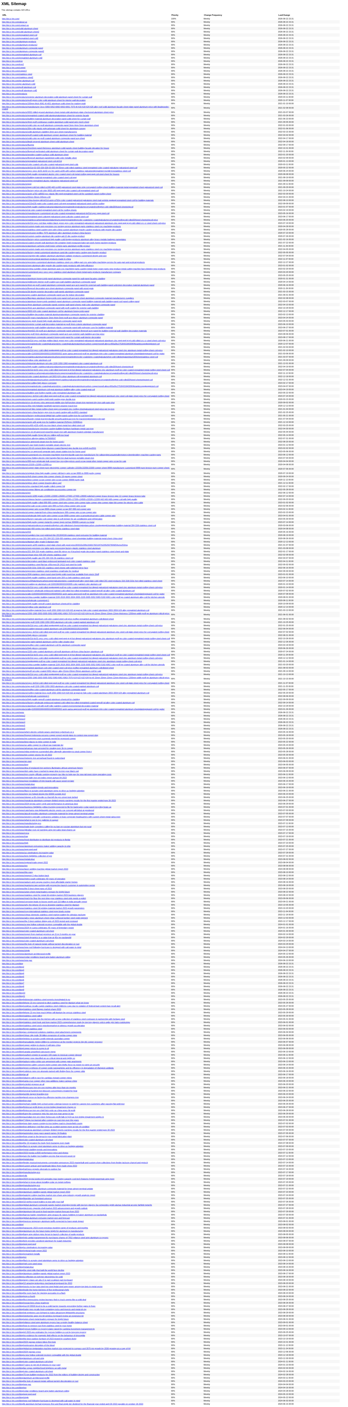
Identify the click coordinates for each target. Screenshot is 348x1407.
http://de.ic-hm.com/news (13, 712)
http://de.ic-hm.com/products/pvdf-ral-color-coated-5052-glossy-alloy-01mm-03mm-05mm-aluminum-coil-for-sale (51, 671)
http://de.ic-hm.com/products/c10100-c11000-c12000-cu (26, 464)
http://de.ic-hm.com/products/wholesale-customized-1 (25, 600)
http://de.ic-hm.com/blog (12, 963)
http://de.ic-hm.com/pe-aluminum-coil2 (18, 84)
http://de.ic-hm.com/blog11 (13, 996)
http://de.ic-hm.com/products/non (16, 275)
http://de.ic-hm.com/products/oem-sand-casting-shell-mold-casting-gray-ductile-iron (38, 399)
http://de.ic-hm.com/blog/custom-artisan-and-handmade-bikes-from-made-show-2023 (39, 1166)
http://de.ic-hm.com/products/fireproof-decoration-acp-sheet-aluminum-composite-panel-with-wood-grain (48, 288)
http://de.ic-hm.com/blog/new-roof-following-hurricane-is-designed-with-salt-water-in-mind (41, 1401)
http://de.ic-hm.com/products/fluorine (18, 145)
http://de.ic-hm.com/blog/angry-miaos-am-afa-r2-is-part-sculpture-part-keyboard (37, 1280)
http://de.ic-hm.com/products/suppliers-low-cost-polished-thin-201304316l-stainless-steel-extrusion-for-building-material (54, 535)
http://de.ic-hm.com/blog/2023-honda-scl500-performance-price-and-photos (35, 1153)
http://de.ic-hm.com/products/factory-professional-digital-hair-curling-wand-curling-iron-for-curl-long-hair (47, 415)
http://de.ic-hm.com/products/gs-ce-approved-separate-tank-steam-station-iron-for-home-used (43, 451)
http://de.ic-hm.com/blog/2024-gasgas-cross (21, 1352)
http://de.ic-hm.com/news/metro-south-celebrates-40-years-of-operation (33, 879)
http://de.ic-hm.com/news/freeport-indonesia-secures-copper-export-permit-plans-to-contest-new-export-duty (50, 735)
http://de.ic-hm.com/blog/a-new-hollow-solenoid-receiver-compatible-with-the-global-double (41, 1355)
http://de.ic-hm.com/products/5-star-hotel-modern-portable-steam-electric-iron (36, 445)
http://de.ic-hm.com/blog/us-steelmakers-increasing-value (27, 1247)
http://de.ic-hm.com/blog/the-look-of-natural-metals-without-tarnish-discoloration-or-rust (40, 1381)
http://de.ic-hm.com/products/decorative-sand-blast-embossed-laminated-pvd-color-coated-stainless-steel (48, 561)
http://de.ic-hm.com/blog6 (13, 980)
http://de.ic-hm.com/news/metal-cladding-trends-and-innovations (30, 787)
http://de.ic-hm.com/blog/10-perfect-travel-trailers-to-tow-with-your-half (33, 1202)
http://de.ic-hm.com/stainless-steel (17, 74)
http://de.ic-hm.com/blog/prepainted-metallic (21, 1254)
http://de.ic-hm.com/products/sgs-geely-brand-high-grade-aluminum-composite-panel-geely (42, 321)
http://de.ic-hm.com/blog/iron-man (16, 1100)
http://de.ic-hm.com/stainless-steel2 (17, 77)
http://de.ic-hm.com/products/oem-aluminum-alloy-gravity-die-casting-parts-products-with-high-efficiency (48, 265)
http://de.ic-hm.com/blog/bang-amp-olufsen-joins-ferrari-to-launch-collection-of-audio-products (43, 1234)
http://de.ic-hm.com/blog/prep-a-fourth (18, 1296)
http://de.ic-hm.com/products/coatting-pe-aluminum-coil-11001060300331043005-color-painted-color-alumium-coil (51, 584)
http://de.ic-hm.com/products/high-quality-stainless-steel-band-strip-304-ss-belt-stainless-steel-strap (46, 577)
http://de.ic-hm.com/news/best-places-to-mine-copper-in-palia (29, 742)
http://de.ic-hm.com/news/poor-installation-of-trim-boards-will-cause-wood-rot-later (38, 781)
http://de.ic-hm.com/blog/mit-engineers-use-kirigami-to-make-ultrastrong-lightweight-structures (43, 1312)
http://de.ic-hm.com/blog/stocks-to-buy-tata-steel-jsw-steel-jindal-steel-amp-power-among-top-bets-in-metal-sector (52, 1286)
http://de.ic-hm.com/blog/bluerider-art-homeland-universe (27, 1198)
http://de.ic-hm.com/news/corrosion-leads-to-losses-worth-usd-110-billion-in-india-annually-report (44, 901)
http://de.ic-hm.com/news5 (13, 725)
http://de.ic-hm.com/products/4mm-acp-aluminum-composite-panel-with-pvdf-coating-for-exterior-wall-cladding (50, 308)
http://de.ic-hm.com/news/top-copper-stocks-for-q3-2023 (27, 755)
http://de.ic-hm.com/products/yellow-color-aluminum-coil (26, 360)
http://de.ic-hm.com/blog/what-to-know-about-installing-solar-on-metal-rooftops (36, 1182)
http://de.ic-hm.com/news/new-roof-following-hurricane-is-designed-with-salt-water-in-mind (41, 947)
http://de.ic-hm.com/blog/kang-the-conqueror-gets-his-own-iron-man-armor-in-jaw (38, 1114)
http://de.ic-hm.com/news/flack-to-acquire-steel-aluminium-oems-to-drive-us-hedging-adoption (43, 791)
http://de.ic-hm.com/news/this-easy (17, 872)
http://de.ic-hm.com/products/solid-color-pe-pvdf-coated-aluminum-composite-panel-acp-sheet (43, 138)
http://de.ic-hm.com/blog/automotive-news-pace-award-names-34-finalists (34, 1133)
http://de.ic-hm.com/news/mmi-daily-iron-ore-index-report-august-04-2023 (34, 778)
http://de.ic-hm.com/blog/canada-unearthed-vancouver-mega (28, 1052)
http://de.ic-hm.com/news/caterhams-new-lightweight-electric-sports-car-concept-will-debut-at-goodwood (48, 810)
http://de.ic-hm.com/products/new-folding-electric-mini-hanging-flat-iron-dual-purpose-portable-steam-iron (48, 458)
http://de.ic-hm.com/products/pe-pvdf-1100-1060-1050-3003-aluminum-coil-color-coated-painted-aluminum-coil (50, 622)
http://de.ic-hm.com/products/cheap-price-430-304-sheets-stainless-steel (34, 555)
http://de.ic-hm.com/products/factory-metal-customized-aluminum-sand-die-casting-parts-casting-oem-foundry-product (54, 252)
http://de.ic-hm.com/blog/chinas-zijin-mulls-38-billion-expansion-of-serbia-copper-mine (39, 1035)
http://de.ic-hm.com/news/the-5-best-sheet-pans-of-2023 (27, 888)
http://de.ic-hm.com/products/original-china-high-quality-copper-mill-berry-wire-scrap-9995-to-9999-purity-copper (51, 473)
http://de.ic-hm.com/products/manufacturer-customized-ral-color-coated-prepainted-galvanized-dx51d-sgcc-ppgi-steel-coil (55, 213)
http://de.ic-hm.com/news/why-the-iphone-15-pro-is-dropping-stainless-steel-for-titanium (40, 905)
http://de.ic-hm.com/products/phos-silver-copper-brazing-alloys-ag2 (31, 483)
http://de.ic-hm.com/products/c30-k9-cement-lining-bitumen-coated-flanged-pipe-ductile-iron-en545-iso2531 (49, 448)
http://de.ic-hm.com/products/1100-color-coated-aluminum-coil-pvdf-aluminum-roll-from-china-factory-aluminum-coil (52, 651)
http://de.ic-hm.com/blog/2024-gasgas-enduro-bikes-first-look (29, 1342)
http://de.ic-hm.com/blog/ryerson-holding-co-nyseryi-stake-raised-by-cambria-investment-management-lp (48, 1329)
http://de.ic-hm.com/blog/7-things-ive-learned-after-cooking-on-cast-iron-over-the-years (40, 1120)
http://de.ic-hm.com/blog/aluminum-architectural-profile (25, 1378)
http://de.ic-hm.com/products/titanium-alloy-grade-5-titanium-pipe (30, 542)
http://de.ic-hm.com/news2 (13, 716)
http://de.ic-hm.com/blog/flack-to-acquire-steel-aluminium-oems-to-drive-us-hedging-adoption (42, 1146)
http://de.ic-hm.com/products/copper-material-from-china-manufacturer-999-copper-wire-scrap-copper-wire (49, 512)
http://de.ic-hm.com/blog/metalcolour (18, 1159)
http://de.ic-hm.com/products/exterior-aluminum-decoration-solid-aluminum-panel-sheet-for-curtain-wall (47, 97)
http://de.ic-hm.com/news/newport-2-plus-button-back (25, 875)
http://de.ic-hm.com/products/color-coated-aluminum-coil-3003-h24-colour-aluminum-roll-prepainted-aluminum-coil (52, 376)
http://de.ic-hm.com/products (14, 94)
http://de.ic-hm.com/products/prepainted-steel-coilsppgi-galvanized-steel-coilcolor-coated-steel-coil (45, 216)
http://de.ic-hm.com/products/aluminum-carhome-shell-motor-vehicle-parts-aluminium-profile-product (46, 246)
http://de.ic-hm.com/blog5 (13, 977)
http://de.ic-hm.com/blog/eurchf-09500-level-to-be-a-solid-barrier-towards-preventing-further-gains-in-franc (49, 1306)
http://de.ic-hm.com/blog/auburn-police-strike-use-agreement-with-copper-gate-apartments (42, 1061)
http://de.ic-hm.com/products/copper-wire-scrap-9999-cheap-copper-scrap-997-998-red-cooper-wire (46, 509)
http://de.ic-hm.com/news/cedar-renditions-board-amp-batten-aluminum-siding (36, 957)
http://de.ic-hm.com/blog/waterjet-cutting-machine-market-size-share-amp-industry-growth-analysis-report (48, 1195)
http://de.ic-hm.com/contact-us (15, 25)
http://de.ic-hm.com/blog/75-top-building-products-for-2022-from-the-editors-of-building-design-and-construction (51, 1374)
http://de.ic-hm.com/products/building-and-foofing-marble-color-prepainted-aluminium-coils (41, 393)
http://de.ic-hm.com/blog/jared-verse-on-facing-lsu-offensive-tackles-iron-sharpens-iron (40, 1097)
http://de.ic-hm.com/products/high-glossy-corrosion (24, 635)
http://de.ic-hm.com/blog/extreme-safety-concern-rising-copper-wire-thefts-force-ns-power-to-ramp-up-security (51, 1065)
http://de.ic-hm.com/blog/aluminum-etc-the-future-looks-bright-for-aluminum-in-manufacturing (42, 1231)
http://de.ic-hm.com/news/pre (15, 866)
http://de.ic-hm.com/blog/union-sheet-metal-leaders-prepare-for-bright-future (35, 1319)
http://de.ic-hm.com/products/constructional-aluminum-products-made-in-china (36, 259)
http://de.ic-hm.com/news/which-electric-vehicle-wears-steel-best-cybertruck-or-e (38, 732)
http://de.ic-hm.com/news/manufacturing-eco (21, 823)
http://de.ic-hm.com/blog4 (13, 973)
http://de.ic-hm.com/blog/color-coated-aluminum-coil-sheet (27, 1140)
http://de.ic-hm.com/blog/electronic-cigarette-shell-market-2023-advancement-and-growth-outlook (45, 1208)
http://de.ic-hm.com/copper (14, 68)
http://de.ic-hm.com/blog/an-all (15, 1074)
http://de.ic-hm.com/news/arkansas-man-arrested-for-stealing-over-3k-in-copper (37, 748)
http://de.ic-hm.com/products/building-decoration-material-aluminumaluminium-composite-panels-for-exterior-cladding (53, 314)
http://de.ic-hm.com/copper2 (14, 71)
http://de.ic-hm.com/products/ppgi (16, 184)
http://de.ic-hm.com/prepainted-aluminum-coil (21, 54)
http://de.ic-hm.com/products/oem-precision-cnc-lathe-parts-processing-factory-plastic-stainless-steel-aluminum (51, 548)
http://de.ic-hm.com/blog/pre (14, 1257)
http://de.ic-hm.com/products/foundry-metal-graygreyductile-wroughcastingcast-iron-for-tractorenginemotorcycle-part (53, 419)
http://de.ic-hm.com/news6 (13, 729)
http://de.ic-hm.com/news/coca (15, 833)
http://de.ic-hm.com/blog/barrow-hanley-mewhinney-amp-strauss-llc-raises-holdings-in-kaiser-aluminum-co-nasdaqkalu (54, 1215)
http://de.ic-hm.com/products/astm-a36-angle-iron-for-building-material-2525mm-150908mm (42, 422)
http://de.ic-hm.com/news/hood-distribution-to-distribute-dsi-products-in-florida (36, 840)
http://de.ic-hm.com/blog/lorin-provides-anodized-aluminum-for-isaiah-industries (36, 1241)
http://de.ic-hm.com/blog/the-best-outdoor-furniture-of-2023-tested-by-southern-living (39, 1339)
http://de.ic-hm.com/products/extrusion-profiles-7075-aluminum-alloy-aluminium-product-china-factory (46, 233)
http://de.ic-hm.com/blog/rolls (14, 1175)
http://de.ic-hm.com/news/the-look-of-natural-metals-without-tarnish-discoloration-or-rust (40, 944)
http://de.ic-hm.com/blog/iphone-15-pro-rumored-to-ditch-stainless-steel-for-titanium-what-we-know (45, 1003)
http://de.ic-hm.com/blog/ (13, 1224)
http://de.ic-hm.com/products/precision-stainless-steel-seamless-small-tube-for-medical (40, 571)
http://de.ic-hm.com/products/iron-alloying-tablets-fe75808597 (29, 438)
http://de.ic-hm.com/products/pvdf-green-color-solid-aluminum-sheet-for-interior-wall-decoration (44, 100)
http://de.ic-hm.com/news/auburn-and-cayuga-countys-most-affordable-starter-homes (40, 882)
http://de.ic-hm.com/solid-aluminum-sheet (20, 28)
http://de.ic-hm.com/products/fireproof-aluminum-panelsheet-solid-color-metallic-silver (39, 158)
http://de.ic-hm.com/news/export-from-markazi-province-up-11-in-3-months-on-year (39, 934)
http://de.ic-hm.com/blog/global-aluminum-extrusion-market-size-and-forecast (36, 1218)
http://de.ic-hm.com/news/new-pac (17, 960)
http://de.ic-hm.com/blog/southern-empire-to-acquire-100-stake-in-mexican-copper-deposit (42, 1055)
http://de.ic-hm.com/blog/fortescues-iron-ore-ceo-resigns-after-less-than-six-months (39, 1087)
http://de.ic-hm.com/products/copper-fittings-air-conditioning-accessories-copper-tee (39, 489)
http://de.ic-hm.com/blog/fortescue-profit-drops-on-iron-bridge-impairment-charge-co (39, 1107)
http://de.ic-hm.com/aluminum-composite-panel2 (23, 51)
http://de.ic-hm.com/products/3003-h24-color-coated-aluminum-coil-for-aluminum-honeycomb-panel (45, 311)
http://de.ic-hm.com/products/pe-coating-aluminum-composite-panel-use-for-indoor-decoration (43, 295)
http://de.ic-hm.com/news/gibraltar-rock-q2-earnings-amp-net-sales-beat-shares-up (38, 830)
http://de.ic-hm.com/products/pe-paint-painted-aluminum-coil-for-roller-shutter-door (38, 642)
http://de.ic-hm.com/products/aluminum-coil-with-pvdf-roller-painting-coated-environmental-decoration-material (50, 706)
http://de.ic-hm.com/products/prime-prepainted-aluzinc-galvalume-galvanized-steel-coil (40, 181)
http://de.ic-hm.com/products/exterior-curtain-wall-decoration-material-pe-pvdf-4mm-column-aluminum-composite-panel (54, 324)
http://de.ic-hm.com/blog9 (13, 990)
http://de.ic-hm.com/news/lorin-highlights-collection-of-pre (27, 856)
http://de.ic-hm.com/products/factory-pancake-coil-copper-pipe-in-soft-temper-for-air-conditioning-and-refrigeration (52, 519)
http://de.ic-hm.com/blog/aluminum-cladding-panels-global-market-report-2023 (36, 1192)
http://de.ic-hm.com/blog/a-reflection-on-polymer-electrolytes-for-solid (32, 1277)
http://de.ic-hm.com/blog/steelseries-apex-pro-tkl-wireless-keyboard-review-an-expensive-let (43, 1316)
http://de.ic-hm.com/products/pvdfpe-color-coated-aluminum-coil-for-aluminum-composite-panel (44, 645)
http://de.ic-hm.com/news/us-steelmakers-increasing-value (28, 853)
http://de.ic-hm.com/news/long (15, 764)
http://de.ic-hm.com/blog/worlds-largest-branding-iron (25, 1094)
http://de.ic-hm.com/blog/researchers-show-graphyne (25, 1303)
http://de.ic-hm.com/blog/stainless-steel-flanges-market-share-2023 (31, 1009)
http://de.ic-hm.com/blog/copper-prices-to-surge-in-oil (25, 1048)
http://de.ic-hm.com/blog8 (13, 986)
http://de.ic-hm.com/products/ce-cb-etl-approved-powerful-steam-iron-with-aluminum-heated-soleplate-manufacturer (53, 432)
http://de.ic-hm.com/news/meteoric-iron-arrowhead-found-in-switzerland (33, 758)
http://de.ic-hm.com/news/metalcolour (18, 784)
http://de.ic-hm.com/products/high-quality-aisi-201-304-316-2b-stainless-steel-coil (37, 558)
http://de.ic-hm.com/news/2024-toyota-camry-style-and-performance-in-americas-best (40, 804)
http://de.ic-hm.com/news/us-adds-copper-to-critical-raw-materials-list (32, 745)
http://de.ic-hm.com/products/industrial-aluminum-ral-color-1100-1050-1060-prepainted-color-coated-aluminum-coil (52, 363)
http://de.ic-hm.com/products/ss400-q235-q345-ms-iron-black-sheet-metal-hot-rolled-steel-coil (43, 425)
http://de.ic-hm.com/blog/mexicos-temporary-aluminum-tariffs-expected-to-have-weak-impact (43, 1221)
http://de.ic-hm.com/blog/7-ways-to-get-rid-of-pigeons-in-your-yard (31, 1365)
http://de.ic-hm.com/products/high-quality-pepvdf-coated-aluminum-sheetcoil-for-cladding (41, 604)
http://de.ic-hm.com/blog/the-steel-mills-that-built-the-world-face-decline (33, 1270)
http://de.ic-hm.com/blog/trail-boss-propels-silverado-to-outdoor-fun (31, 1169)
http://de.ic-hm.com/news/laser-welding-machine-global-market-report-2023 (35, 869)
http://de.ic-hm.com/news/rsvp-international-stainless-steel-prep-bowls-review (36, 911)
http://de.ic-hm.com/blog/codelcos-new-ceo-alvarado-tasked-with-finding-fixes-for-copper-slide (43, 1071)
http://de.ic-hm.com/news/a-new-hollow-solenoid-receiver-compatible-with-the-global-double (42, 924)
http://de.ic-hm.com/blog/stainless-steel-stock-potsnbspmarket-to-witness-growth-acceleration (43, 1025)
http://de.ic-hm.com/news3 (13, 719)
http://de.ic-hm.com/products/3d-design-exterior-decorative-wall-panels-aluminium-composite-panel (45, 291)
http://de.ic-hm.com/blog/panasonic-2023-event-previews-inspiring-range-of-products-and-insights (45, 1228)
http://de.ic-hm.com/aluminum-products (19, 41)
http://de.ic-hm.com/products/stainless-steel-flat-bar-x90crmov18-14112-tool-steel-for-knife (42, 564)
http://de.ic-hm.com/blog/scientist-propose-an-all (23, 1084)
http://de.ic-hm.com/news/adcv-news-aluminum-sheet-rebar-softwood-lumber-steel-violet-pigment (45, 918)
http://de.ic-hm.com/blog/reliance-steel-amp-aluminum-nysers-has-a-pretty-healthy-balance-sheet (45, 1322)
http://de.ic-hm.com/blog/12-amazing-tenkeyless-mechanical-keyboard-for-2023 (37, 1283)
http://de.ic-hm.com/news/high (15, 843)
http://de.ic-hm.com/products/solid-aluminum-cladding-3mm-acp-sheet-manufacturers (39, 132)
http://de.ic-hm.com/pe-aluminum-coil (18, 81)
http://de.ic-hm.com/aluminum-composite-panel (22, 48)
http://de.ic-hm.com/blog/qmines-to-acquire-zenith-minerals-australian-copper (36, 1038)
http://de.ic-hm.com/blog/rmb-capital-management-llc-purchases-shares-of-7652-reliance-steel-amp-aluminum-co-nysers (55, 1237)
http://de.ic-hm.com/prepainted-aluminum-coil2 (22, 58)
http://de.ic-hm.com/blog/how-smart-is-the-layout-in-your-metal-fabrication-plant (37, 1136)
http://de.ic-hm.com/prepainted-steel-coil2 (20, 38)
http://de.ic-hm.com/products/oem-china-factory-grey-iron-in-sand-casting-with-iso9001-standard (44, 412)
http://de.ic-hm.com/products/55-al (17, 347)
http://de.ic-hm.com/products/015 (16, 532)
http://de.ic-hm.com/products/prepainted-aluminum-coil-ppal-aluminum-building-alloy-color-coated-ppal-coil (48, 389)
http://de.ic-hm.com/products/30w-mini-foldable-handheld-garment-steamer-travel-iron (39, 406)
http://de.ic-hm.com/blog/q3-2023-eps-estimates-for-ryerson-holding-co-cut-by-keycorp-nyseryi (44, 1332)
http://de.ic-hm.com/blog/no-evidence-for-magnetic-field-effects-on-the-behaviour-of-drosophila (43, 1335)
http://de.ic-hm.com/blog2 (13, 967)
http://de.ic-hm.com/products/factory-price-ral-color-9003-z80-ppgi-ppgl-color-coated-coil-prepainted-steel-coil (50, 190)
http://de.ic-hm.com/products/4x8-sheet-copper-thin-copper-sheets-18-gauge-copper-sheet (42, 476)
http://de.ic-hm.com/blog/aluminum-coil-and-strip (23, 1358)
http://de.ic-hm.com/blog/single (15, 1397)
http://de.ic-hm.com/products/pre (16, 493)
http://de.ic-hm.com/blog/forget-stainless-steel (22, 1029)
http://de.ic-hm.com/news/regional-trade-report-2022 (25, 862)
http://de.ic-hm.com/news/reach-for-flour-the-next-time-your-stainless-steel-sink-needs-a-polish (44, 898)
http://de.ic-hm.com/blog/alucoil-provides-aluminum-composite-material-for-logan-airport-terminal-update (47, 1189)
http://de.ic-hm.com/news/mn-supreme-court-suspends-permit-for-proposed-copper (39, 738)
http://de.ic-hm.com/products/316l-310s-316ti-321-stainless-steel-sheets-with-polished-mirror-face (45, 568)
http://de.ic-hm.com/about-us (14, 22)
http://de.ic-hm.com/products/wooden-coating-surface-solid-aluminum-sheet (35, 154)
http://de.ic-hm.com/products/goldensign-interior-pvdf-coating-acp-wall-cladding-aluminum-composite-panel (49, 282)
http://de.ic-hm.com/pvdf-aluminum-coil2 (19, 90)
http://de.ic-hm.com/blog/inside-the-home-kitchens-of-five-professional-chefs (35, 1290)
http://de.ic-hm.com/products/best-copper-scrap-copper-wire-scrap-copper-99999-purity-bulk (43, 480)
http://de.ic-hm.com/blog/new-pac (16, 1384)
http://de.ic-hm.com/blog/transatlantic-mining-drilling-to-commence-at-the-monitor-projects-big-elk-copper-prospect (52, 1042)
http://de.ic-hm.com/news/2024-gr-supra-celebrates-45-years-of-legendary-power (38, 928)
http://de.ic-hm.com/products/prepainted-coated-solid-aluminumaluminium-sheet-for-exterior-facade (45, 115)
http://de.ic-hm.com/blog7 (13, 983)
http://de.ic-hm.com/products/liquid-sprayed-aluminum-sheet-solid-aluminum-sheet (38, 141)
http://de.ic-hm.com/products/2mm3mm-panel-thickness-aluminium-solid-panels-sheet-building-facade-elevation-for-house (55, 148)
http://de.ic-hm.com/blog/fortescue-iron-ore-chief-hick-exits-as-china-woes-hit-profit (38, 1110)
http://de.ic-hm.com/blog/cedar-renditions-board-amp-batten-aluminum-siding (35, 1391)
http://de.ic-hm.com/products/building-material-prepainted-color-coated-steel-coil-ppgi (39, 177)
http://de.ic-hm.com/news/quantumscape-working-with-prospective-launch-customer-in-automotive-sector (48, 885)
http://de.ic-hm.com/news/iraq (15, 836)
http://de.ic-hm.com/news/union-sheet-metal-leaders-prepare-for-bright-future (36, 892)
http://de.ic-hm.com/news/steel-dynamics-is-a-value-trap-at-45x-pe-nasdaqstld (36, 937)
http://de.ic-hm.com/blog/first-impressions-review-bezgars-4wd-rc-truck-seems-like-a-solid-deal (44, 1299)
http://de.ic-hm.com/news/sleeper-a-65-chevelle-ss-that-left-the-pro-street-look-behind (40, 797)
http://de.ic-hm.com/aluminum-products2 (19, 45)
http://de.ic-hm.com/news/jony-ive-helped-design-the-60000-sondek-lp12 (34, 794)
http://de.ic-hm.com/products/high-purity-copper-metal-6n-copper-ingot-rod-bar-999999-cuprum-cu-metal (48, 522)
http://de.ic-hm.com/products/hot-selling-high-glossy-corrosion (29, 383)
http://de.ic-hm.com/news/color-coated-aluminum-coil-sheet (28, 931)
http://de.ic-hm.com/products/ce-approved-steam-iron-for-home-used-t (33, 442)
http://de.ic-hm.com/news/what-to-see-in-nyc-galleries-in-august (30, 820)
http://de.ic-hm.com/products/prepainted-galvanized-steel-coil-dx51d (32, 161)
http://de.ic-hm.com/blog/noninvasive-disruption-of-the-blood (28, 1345)
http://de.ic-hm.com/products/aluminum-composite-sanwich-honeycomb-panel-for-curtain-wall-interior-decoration (51, 337)
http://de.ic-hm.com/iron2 (13, 64)
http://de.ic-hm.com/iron (12, 61)
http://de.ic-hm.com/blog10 (13, 993)
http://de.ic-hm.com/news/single (16, 950)
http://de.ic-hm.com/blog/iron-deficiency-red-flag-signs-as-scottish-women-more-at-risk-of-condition (45, 1127)
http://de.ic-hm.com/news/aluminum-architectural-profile (26, 954)
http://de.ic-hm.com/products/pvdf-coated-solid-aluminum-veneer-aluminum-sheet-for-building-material (47, 135)
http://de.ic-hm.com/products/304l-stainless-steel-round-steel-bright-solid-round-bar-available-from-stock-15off (50, 574)
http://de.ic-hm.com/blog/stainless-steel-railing (22, 1016)
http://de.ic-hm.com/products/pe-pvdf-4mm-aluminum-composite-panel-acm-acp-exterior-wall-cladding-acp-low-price (53, 334)
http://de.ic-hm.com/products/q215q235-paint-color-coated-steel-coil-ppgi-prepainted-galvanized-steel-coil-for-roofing (53, 203)
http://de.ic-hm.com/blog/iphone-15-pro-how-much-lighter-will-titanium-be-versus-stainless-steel (44, 1012)
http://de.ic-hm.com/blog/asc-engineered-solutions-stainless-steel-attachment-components (41, 1032)
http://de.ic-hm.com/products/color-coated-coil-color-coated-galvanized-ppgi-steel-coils (40, 164)
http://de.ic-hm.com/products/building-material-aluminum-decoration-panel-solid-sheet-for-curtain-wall (46, 119)
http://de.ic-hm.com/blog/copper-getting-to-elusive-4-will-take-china (31, 1045)
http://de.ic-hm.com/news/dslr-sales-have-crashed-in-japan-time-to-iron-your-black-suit (40, 771)
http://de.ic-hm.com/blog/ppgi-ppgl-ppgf (19, 1244)
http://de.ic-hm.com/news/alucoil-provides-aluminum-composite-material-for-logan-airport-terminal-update (48, 813)
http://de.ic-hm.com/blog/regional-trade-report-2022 (24, 1251)
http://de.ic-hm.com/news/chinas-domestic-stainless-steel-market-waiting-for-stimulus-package (44, 915)
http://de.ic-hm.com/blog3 (13, 970)
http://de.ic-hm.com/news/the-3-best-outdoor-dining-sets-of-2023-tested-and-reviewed (40, 921)
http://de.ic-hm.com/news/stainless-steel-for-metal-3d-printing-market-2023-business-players (43, 895)
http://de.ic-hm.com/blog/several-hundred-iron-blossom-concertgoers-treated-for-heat (39, 1091)
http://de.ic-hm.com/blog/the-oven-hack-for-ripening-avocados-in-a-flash (33, 1293)
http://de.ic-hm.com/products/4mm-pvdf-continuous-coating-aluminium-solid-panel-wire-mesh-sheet (45, 122)
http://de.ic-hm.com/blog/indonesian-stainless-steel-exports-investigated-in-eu (36, 999)
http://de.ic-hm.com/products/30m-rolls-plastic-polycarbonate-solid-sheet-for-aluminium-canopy (44, 128)
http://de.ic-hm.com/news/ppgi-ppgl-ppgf (19, 849)
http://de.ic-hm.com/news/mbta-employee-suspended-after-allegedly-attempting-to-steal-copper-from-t (47, 751)
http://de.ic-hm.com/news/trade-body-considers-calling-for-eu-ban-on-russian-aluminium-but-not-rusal (46, 826)
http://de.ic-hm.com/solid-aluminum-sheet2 (20, 32)
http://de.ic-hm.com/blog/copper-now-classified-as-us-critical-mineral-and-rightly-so (38, 1058)
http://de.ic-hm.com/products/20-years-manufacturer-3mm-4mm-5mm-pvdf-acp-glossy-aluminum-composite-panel (52, 318)
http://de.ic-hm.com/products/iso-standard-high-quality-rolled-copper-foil (33, 486)
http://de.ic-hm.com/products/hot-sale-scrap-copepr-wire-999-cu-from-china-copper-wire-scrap (44, 506)
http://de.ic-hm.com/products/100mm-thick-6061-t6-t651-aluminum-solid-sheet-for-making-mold (44, 103)
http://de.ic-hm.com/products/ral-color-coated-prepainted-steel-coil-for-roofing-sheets (39, 210)
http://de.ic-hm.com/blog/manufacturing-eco (21, 1172)
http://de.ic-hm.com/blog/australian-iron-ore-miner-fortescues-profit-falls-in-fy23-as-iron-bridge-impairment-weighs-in (53, 1117)
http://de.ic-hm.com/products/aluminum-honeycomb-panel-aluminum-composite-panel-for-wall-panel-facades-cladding (53, 278)
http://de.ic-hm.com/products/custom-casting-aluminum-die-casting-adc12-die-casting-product (43, 236)
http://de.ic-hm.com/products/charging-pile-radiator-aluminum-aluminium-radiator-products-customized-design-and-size (54, 256)
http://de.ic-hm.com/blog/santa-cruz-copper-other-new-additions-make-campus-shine (39, 1081)
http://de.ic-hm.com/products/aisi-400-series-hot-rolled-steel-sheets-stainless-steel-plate (41, 529)
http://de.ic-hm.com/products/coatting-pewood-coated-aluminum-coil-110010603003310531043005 (45, 629)
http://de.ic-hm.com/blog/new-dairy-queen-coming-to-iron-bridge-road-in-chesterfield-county (42, 1123)
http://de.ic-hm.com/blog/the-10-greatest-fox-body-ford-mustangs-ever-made (36, 1143)
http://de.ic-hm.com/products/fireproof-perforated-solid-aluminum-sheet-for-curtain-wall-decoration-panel (47, 151)
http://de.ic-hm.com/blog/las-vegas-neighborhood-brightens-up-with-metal (34, 1368)
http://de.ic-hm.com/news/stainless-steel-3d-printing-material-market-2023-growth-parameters (43, 908)
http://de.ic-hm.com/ (10, 19)
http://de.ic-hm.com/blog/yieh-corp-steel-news (22, 1264)
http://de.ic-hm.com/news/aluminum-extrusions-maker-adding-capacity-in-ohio (36, 846)
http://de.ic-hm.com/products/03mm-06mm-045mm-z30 (26, 197)
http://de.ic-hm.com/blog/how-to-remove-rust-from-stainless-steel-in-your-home (37, 1326)
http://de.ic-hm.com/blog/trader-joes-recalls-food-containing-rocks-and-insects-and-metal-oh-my (44, 1309)
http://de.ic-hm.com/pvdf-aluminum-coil (19, 87)
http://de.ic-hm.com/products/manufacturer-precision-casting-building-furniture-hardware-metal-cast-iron (48, 429)
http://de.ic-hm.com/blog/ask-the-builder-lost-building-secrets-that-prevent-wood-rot (38, 1156)
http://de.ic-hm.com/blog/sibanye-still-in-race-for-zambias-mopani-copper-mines (37, 1078)
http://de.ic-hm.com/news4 (13, 722)
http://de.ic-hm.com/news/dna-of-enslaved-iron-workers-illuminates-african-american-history (42, 768)
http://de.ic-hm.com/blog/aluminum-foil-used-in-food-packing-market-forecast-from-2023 (40, 1211)
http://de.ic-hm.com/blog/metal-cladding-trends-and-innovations (29, 1149)
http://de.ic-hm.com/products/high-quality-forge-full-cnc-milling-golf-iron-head (35, 435)
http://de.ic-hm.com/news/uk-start (17, 761)
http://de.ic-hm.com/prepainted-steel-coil (19, 35)
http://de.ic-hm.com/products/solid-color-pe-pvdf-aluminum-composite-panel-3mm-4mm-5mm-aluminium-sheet (50, 125)
